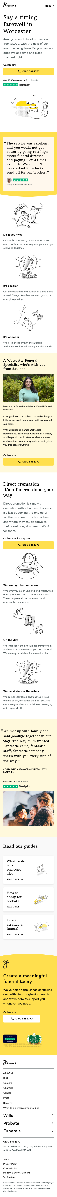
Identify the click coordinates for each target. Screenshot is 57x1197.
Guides (7, 1093)
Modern (16, 1172)
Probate (11, 1123)
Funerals (12, 1130)
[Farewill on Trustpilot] (16, 84)
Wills (8, 1115)
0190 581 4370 (30, 71)
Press (6, 1098)
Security (7, 1103)
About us (8, 1072)
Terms (6, 1159)
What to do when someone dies (21, 1108)
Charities (8, 1088)
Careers (7, 1083)
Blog (5, 1077)
